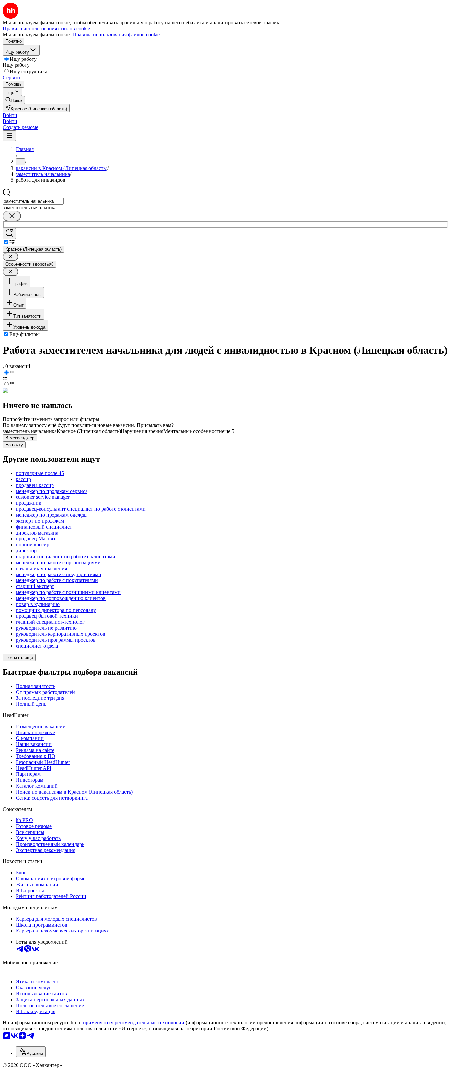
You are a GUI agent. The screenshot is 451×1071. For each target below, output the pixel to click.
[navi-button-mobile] (9, 135)
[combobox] (33, 201)
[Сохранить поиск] (9, 233)
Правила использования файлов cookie (116, 34)
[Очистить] (12, 216)
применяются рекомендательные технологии (133, 1022)
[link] (14, 100)
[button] (10, 115)
